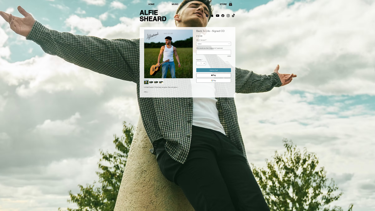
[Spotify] (207, 16)
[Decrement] (198, 63)
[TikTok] (233, 16)
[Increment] (204, 63)
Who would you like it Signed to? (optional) (209, 48)
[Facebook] (223, 16)
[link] (230, 4)
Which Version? (201, 40)
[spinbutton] (201, 63)
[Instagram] (228, 16)
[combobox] (213, 44)
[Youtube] (218, 16)
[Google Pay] (213, 81)
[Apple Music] (212, 16)
